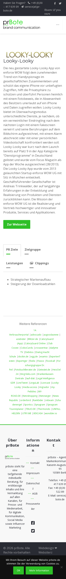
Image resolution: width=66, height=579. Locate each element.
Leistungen (14, 263)
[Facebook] (33, 523)
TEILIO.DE (31, 409)
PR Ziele (12, 250)
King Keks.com (28, 374)
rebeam (49, 400)
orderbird (25, 400)
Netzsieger (45, 395)
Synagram (40, 404)
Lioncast (45, 382)
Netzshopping (30, 395)
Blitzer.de (33, 339)
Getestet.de (44, 369)
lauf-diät (30, 378)
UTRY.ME (26, 413)
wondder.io (51, 413)
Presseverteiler (33, 506)
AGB (35, 493)
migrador (44, 387)
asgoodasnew (51, 334)
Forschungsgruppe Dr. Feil (35, 365)
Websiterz (45, 552)
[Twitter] (33, 531)
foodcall (50, 360)
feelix (32, 360)
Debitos (29, 352)
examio (44, 356)
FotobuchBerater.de (25, 369)
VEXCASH (38, 413)
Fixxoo (40, 360)
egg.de (34, 356)
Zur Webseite (17, 224)
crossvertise (41, 347)
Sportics (28, 404)
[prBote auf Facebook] (55, 3)
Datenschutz (33, 486)
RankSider (38, 400)
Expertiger (22, 360)
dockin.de (23, 356)
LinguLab (34, 382)
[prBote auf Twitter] (60, 3)
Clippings (42, 263)
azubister (21, 339)
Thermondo (44, 409)
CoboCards (27, 347)
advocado (36, 334)
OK (18, 570)
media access (30, 387)
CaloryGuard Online (35, 343)
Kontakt (35, 463)
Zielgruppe (33, 250)
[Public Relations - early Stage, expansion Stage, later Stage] (21, 24)
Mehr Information (39, 570)
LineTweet (22, 382)
